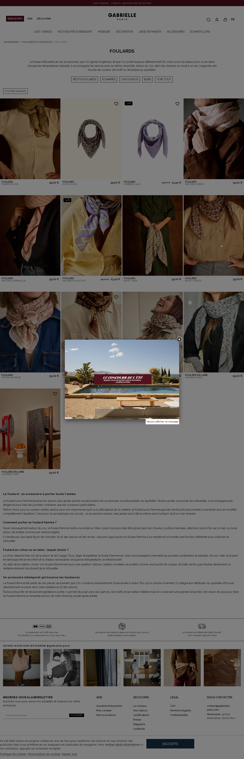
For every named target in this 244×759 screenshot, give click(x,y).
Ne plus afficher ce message (162, 421)
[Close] (179, 339)
